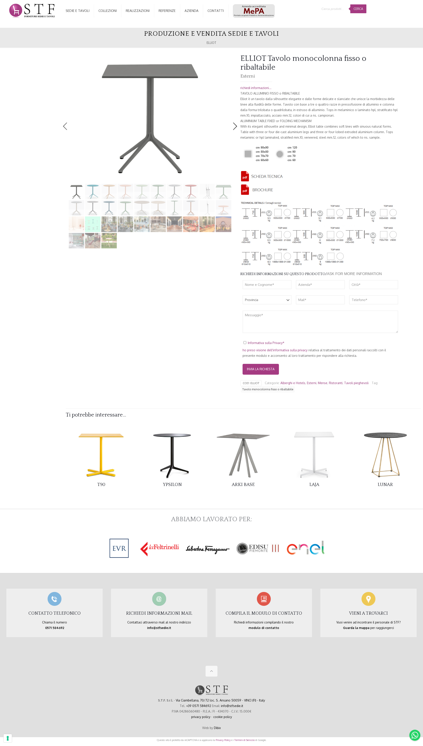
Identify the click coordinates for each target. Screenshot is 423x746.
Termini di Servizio (244, 740)
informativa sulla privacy (290, 350)
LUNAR (385, 484)
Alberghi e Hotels (292, 383)
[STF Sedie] (32, 10)
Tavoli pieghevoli (356, 383)
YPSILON (172, 484)
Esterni (311, 383)
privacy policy (200, 717)
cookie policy (222, 717)
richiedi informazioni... (255, 88)
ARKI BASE (243, 484)
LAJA (314, 484)
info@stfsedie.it (232, 706)
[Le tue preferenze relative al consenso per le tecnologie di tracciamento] (8, 738)
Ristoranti (336, 383)
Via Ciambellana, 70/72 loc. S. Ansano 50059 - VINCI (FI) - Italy (220, 700)
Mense (322, 383)
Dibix (217, 728)
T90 (101, 484)
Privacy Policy (223, 740)
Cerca (358, 9)
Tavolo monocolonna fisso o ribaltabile (267, 389)
